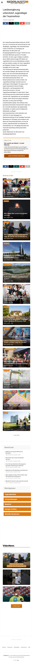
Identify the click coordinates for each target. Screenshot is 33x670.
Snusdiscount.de (12, 657)
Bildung (6, 201)
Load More (16, 435)
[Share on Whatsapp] (16, 23)
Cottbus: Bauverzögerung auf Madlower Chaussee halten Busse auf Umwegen (16, 382)
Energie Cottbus (11, 509)
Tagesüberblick (10, 494)
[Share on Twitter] (11, 23)
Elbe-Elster (7, 391)
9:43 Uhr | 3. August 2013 (8, 19)
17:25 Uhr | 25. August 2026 (13, 478)
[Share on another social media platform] (27, 23)
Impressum (9, 647)
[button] (16, 560)
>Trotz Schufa (12, 655)
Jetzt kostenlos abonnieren (16, 156)
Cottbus (6, 222)
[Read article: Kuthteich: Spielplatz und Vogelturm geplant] (16, 273)
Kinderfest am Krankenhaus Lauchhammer (17, 470)
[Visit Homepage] (17, 2)
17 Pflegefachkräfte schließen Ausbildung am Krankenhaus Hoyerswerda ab (14, 298)
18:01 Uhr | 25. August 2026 (13, 467)
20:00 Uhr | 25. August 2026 (13, 454)
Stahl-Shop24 (26, 655)
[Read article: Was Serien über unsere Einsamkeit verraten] (16, 209)
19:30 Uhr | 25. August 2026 (13, 461)
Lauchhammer (8, 264)
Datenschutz (24, 647)
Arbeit (6, 412)
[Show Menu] (2, 2)
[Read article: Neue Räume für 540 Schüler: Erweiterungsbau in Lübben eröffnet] (16, 357)
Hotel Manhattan (20, 657)
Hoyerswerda (8, 285)
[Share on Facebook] (5, 23)
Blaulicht (8, 504)
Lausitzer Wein (19, 655)
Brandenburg (7, 180)
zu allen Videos (16, 606)
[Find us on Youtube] (18, 660)
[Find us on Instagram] (15, 660)
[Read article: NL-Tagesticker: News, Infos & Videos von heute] (16, 188)
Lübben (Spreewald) (9, 349)
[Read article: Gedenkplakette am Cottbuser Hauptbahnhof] (16, 252)
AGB (29, 647)
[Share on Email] (22, 23)
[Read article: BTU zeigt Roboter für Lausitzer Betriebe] (16, 421)
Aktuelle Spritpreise (12, 514)
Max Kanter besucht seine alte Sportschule (17, 481)
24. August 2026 (9, 281)
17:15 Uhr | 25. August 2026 (13, 482)
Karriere (4, 647)
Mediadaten (16, 647)
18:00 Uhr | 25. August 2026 (13, 471)
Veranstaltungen (11, 499)
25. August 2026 (9, 196)
